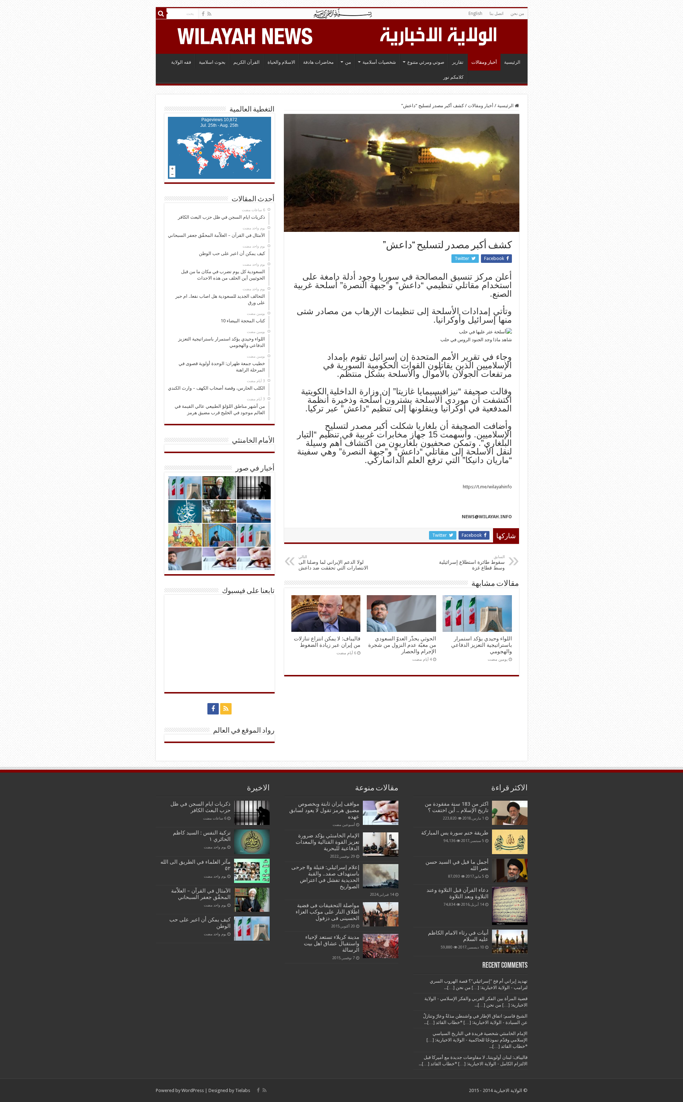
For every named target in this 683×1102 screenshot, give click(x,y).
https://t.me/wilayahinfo (487, 486)
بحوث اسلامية (212, 62)
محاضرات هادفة (318, 62)
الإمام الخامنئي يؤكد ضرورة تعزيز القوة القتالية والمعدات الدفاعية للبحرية (327, 842)
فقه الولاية (181, 62)
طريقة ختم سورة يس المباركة (454, 833)
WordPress (192, 1090)
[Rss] (209, 14)
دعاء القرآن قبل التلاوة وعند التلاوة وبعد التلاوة (457, 893)
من (348, 62)
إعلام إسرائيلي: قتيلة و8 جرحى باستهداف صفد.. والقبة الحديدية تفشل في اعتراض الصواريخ (325, 877)
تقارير (458, 62)
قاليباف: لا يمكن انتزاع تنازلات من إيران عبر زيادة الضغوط (327, 641)
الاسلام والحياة (281, 62)
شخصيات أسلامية (379, 62)
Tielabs (242, 1090)
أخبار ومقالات (484, 62)
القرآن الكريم (246, 62)
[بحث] (161, 13)
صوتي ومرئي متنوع (425, 62)
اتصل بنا (496, 13)
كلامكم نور (453, 77)
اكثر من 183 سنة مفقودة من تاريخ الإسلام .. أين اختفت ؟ (456, 807)
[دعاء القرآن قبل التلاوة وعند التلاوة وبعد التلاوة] (510, 906)
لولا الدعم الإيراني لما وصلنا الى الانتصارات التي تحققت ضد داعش (333, 563)
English (475, 13)
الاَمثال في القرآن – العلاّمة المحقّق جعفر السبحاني (201, 894)
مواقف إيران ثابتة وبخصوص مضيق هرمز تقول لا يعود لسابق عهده (324, 810)
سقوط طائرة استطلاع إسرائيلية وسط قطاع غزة (472, 563)
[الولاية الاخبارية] (439, 35)
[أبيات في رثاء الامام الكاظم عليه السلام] (510, 942)
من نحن (517, 13)
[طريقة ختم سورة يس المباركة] (510, 842)
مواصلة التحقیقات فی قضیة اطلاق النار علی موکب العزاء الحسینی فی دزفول (327, 911)
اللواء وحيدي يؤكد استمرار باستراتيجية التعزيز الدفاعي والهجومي (481, 645)
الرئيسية (512, 62)
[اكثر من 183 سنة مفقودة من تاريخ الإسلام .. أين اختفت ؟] (510, 813)
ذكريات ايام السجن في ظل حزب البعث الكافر (200, 807)
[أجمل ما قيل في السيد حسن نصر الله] (510, 870)
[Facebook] (203, 14)
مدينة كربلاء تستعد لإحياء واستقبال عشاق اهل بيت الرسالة (331, 943)
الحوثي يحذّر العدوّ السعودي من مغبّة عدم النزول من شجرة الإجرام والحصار (402, 645)
